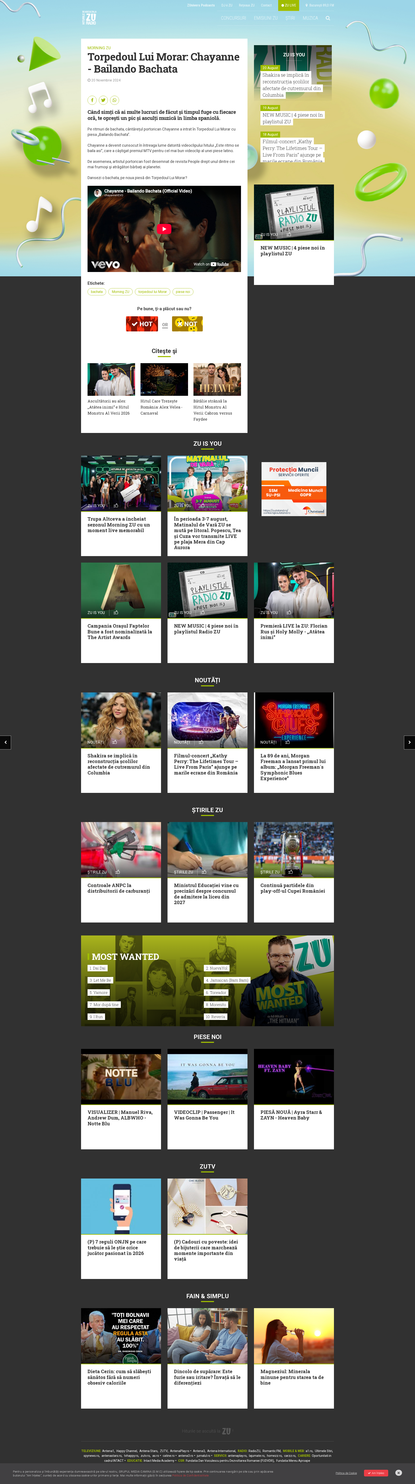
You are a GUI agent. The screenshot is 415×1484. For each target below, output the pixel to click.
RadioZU (254, 1451)
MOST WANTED (125, 956)
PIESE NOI (208, 1036)
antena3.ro (185, 1455)
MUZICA (310, 18)
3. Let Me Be (100, 980)
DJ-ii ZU (226, 5)
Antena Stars (148, 1451)
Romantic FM (272, 1451)
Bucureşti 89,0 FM (321, 5)
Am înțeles (378, 1473)
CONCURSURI (233, 18)
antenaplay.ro (237, 1455)
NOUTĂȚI (207, 680)
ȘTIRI (290, 18)
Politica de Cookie (346, 1473)
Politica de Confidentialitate (190, 1475)
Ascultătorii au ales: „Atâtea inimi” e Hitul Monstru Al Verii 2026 (109, 407)
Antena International (221, 1451)
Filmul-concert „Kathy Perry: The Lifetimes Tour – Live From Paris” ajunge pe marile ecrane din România (292, 151)
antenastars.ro (112, 1455)
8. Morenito (216, 1004)
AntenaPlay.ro (179, 1451)
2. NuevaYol (216, 968)
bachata (97, 292)
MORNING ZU (99, 48)
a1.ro (309, 1451)
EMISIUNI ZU (266, 18)
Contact (266, 5)
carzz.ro (289, 1455)
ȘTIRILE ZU (207, 810)
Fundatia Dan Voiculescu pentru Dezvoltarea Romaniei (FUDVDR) (230, 1460)
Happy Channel (127, 1451)
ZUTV (164, 1451)
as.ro (155, 1455)
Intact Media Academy (159, 1460)
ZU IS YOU (294, 54)
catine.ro (169, 1455)
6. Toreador (216, 992)
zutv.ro (145, 1455)
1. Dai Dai (97, 968)
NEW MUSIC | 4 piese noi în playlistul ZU (293, 118)
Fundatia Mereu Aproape (293, 1460)
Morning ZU (120, 292)
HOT (145, 324)
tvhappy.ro (131, 1455)
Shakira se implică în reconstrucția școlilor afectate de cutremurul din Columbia (292, 85)
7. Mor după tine (104, 1004)
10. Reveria (215, 1016)
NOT (190, 324)
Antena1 (108, 1451)
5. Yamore (99, 992)
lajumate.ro (257, 1455)
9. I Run (96, 1016)
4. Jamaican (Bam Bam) (227, 980)
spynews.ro (91, 1455)
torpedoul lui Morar (152, 292)
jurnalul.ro (203, 1455)
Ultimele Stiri (323, 1451)
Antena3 (199, 1451)
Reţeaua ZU (247, 5)
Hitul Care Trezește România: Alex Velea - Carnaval (161, 407)
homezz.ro (274, 1455)
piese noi (183, 292)
